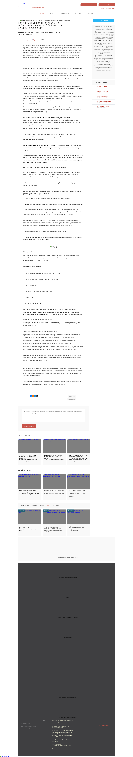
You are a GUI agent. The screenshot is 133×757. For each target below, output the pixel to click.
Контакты (45, 722)
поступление (99, 40)
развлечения (108, 70)
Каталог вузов (109, 38)
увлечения (106, 35)
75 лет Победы (99, 27)
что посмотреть (98, 37)
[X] (37, 396)
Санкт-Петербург (106, 50)
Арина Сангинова (102, 86)
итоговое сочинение (100, 70)
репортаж (97, 38)
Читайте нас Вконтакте (107, 4)
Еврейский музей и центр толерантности (68, 557)
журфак (96, 31)
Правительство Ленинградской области (68, 617)
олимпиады (105, 62)
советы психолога (97, 49)
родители (104, 47)
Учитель (107, 58)
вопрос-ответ (107, 40)
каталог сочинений (110, 32)
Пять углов (27, 40)
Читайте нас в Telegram (89, 4)
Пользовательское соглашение (28, 726)
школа (105, 27)
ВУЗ (96, 55)
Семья (111, 46)
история (104, 44)
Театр (102, 26)
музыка (99, 32)
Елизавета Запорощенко (104, 101)
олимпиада (101, 35)
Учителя (110, 67)
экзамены (111, 37)
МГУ (107, 47)
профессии (109, 41)
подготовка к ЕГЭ (108, 43)
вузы (105, 64)
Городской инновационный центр (67, 697)
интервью (107, 52)
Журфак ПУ (90, 13)
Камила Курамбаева (102, 91)
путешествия (107, 61)
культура (109, 27)
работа (112, 34)
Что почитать (106, 26)
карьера (96, 46)
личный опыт (110, 44)
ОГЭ (105, 31)
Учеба (111, 65)
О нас (44, 720)
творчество (106, 56)
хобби (96, 67)
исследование (103, 41)
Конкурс (111, 49)
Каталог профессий (99, 43)
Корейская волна (99, 62)
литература (97, 26)
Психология (99, 59)
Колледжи (110, 47)
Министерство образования (103, 68)
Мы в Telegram (104, 20)
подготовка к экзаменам (103, 67)
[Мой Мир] (35, 396)
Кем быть (52, 13)
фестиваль (111, 56)
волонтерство (99, 50)
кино (99, 56)
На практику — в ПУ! (102, 55)
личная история (102, 58)
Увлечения (78, 13)
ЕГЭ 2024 (111, 35)
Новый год (96, 58)
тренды (108, 65)
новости (107, 34)
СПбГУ (111, 26)
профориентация (98, 47)
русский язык (101, 34)
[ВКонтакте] (31, 396)
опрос (102, 56)
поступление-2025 (101, 52)
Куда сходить (111, 53)
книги (110, 29)
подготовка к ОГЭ (102, 38)
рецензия (108, 64)
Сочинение (104, 53)
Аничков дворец (68, 637)
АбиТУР (42, 13)
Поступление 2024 (100, 61)
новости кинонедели (106, 49)
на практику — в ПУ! (98, 53)
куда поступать (107, 46)
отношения (100, 46)
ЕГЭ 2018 (100, 44)
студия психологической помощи (67, 717)
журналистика (105, 37)
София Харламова (102, 96)
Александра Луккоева (103, 106)
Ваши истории (65, 13)
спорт (112, 40)
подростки (109, 59)
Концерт (103, 32)
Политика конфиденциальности (28, 728)
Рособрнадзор (100, 64)
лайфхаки (96, 56)
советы (96, 35)
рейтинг (104, 65)
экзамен (96, 44)
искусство (96, 34)
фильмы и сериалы (98, 65)
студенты (111, 58)
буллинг (109, 62)
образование (109, 55)
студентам (98, 41)
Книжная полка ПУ (99, 29)
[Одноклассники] (33, 396)
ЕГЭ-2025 (95, 32)
